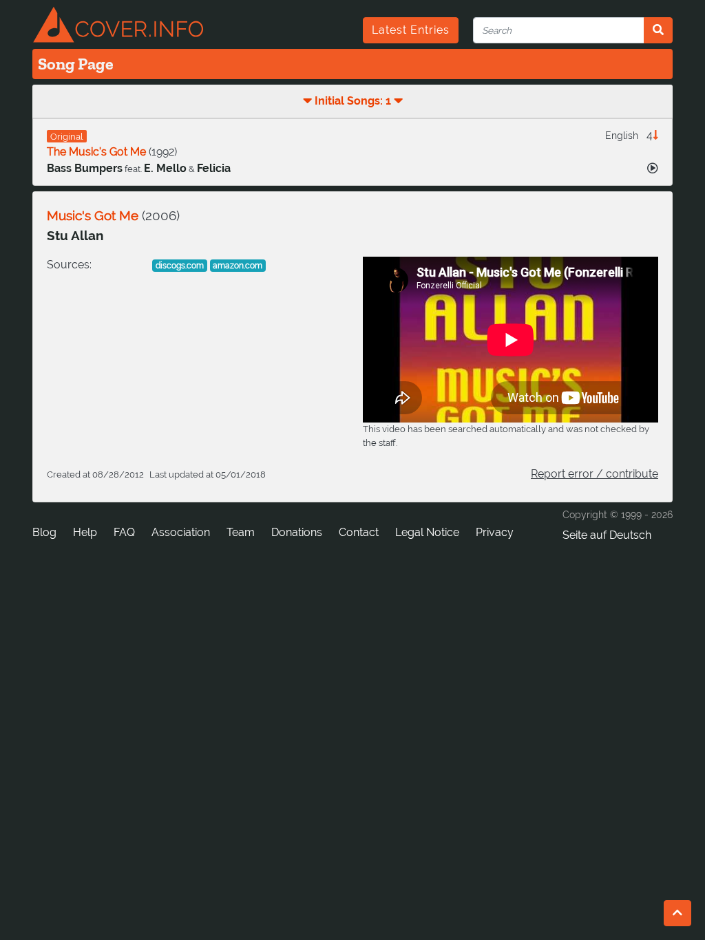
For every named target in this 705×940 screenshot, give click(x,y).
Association (180, 532)
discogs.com (180, 265)
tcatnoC (359, 532)
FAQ (124, 532)
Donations (296, 532)
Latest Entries (411, 29)
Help (85, 532)
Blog (44, 532)
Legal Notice (427, 532)
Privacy (495, 532)
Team (241, 532)
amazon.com (237, 265)
